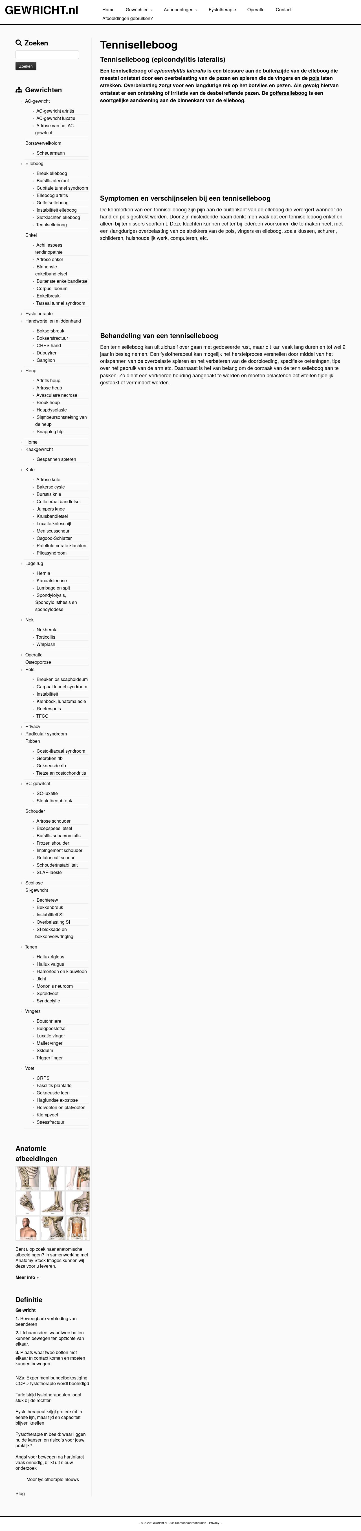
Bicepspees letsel (54, 828)
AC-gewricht (37, 101)
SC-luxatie (47, 793)
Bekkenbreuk (50, 907)
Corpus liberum (52, 288)
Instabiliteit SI (50, 914)
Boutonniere (49, 1021)
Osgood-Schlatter (54, 538)
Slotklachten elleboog (58, 217)
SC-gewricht (37, 783)
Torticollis (45, 637)
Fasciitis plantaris (54, 1085)
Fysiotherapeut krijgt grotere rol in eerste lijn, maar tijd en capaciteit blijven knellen (49, 1417)
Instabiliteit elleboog (57, 210)
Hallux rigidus (50, 956)
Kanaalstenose (52, 580)
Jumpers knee (51, 508)
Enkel (31, 235)
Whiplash (45, 644)
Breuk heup (48, 402)
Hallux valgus (50, 964)
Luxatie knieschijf (54, 523)
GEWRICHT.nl (41, 9)
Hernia (43, 573)
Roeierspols (49, 708)
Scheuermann (51, 153)
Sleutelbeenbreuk (54, 800)
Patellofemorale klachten (61, 545)
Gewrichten (138, 9)
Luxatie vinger (51, 1035)
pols (314, 78)
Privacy (32, 726)
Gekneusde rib (51, 765)
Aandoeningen (179, 9)
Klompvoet (47, 1114)
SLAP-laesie (49, 872)
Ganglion (46, 360)
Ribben (32, 741)
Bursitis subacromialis (59, 835)
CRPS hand (49, 345)
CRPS (43, 1078)
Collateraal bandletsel (59, 501)
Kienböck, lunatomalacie (61, 701)
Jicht (41, 978)
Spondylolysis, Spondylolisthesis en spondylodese (56, 602)
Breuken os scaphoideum (62, 679)
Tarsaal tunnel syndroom (60, 303)
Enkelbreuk (48, 295)
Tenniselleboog (51, 224)
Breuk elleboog (52, 173)
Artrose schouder (53, 821)
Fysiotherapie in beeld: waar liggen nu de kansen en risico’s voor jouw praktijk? (51, 1440)
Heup (30, 370)
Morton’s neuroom (55, 986)
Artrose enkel (49, 259)
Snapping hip (50, 431)
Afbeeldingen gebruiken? (127, 18)
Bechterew (47, 900)
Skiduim (45, 1050)
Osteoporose (38, 662)
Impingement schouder (59, 850)
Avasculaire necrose (56, 395)
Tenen (31, 946)
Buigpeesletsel (52, 1028)
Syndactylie (48, 1000)
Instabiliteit (47, 694)
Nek (29, 619)
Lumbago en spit (53, 587)
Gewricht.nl (159, 1522)
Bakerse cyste (51, 486)
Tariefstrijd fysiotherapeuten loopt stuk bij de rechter (48, 1397)
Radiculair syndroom (46, 733)
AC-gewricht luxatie (55, 118)
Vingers (33, 1011)
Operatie (256, 9)
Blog (20, 1493)
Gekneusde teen (53, 1092)
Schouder (35, 811)
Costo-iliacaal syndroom (61, 751)
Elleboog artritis (52, 195)
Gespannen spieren (56, 459)
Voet (29, 1068)
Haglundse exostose (57, 1100)
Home (108, 9)
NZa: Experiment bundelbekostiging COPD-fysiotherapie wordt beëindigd (52, 1380)
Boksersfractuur (52, 338)
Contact (283, 9)
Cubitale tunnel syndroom (62, 188)
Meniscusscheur (53, 530)
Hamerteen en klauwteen (62, 971)
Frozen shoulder (53, 843)
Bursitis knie (49, 494)
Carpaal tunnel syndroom (62, 686)
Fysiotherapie (222, 9)
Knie (30, 469)
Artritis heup (48, 380)
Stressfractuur (50, 1122)
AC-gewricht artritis (55, 111)
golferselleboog (288, 93)
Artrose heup (49, 387)
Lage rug (34, 563)
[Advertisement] (222, 150)
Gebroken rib (50, 758)
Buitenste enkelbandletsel (63, 281)
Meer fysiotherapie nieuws (53, 1479)
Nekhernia (47, 629)
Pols (29, 669)
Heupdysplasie (52, 409)
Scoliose (34, 882)
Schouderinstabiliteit (57, 865)
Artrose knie (48, 479)
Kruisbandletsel (52, 516)
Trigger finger (49, 1057)
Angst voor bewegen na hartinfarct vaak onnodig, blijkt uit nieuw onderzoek (50, 1462)
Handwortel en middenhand (53, 320)
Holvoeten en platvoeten (61, 1107)
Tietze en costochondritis (61, 773)
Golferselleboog (53, 202)
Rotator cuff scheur (55, 857)
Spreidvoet (47, 993)
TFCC (42, 716)
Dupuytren (47, 352)
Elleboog (34, 163)
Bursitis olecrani (53, 180)
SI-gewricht (36, 890)
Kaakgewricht (39, 449)
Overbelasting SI (53, 922)
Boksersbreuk (50, 330)
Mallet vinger (49, 1043)
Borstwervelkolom (43, 143)
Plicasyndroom (52, 552)
